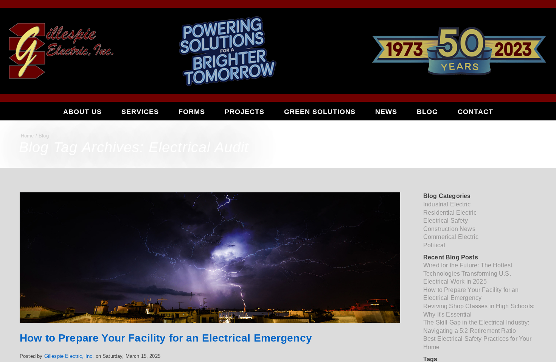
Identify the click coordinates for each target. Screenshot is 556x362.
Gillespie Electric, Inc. (69, 356)
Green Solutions (320, 111)
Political (434, 245)
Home (27, 136)
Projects (244, 111)
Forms (192, 111)
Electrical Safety (445, 220)
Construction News (449, 229)
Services (140, 111)
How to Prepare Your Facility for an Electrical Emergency (166, 338)
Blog (427, 111)
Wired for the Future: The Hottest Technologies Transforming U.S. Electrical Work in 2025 (467, 273)
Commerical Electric (450, 237)
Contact (475, 111)
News (386, 111)
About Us (82, 111)
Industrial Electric (447, 204)
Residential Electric (450, 212)
